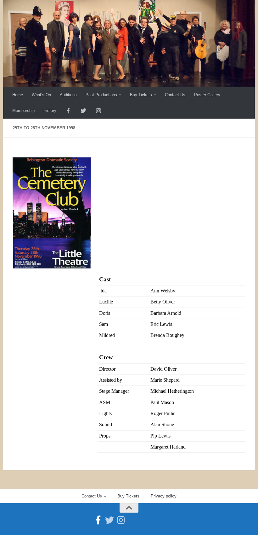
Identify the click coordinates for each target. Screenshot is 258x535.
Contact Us (175, 94)
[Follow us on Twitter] (109, 520)
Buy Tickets (141, 94)
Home (17, 94)
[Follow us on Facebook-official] (98, 520)
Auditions (68, 94)
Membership (23, 110)
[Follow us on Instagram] (120, 520)
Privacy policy (164, 496)
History (49, 110)
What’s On (41, 94)
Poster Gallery (207, 94)
